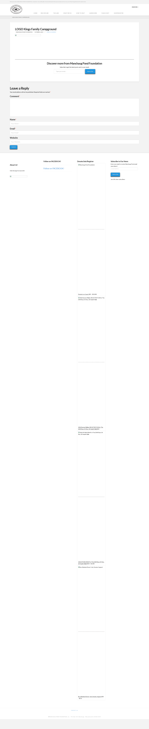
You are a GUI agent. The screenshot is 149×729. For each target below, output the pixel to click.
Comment (15, 96)
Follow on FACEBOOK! (52, 161)
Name (13, 119)
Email (13, 128)
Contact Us (74, 710)
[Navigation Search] (127, 10)
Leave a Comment (51, 32)
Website (14, 137)
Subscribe (90, 71)
